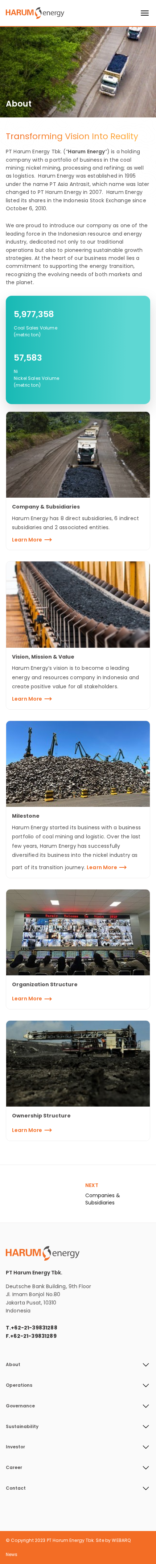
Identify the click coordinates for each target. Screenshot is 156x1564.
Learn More (27, 539)
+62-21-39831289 (33, 1336)
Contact (16, 1488)
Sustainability (22, 1427)
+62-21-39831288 (34, 1327)
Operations (19, 1385)
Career (14, 1467)
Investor (15, 1447)
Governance (20, 1406)
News (12, 1554)
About (13, 1365)
